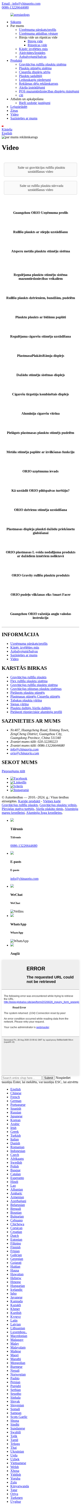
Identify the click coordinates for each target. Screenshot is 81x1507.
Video (14, 114)
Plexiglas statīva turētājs (18, 809)
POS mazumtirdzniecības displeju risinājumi (49, 91)
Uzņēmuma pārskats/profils (37, 29)
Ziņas (14, 110)
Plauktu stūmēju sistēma (35, 68)
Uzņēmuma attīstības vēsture (38, 33)
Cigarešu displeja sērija (34, 72)
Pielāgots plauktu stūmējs (27, 692)
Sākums (15, 22)
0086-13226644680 (15, 7)
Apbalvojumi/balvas (32, 56)
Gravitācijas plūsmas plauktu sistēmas (36, 689)
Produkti (16, 60)
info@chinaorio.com (24, 749)
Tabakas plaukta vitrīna (26, 700)
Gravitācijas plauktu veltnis (58, 805)
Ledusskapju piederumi (35, 80)
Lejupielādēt (18, 107)
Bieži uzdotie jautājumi (34, 103)
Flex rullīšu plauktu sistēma (29, 681)
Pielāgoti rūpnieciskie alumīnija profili (36, 712)
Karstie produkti (29, 801)
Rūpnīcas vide (37, 45)
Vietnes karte (52, 801)
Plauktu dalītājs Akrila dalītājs (30, 708)
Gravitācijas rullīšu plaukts (28, 677)
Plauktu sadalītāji (30, 76)
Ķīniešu (7, 129)
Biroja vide (35, 41)
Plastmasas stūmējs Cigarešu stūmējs (35, 696)
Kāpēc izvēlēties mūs (33, 49)
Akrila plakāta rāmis (49, 809)
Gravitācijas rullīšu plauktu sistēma (42, 64)
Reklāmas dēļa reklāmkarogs (38, 83)
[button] (40, 170)
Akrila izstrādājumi (32, 87)
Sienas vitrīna (19, 704)
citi (21, 95)
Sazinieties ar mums (23, 118)
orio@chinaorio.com (24, 753)
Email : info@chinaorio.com (21, 3)
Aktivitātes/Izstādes (32, 53)
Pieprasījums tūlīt (13, 771)
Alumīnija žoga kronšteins (44, 813)
